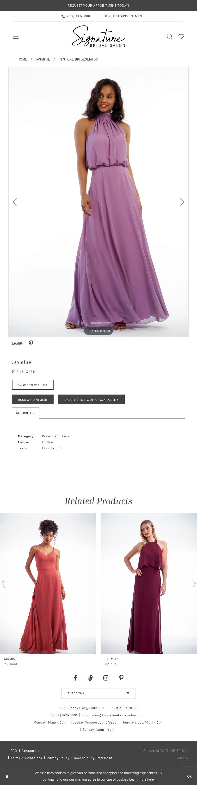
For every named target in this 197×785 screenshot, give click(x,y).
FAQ (14, 750)
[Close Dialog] (7, 776)
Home (22, 59)
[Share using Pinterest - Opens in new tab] (31, 343)
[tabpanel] (98, 202)
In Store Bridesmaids (78, 59)
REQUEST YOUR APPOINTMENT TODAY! (98, 5)
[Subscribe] (127, 693)
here (150, 779)
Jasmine (43, 59)
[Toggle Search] (170, 36)
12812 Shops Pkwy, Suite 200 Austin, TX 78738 (98, 707)
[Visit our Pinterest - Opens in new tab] (121, 678)
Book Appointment (33, 399)
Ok (189, 776)
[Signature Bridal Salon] (98, 36)
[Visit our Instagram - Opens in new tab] (106, 678)
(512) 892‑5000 (65, 714)
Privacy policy (58, 757)
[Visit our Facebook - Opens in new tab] (75, 678)
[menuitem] (16, 36)
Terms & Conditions (26, 757)
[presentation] (48, 583)
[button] (181, 36)
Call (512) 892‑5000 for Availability (91, 399)
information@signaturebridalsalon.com (113, 714)
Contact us (31, 750)
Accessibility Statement (93, 757)
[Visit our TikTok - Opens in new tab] (90, 678)
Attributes (25, 412)
